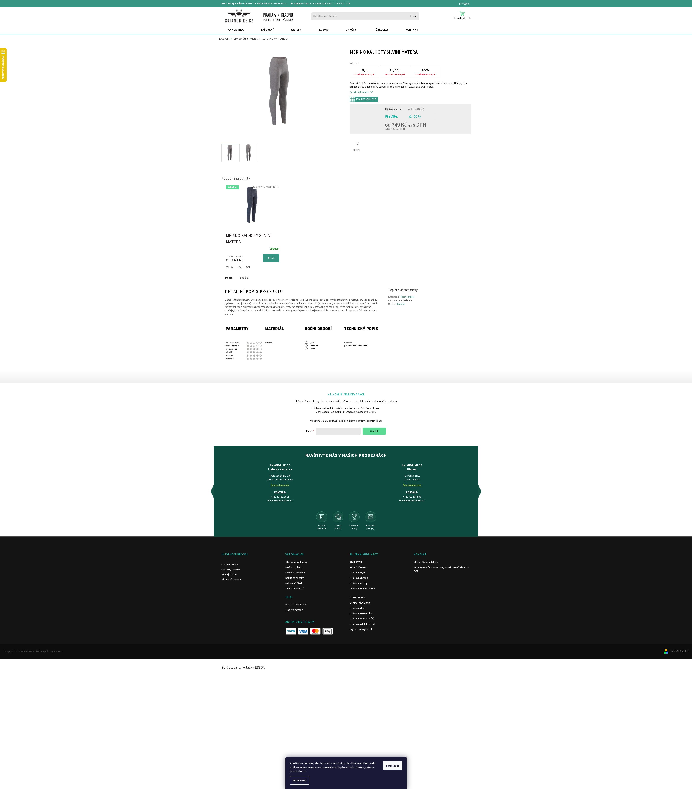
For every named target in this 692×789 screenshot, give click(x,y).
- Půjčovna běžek (359, 577)
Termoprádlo (408, 296)
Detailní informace (359, 92)
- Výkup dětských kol (361, 629)
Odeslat (374, 431)
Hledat (413, 16)
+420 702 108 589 (412, 496)
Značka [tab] (244, 277)
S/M (248, 267)
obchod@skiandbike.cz (274, 3)
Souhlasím (393, 765)
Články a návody (294, 609)
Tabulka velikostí (366, 99)
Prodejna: (297, 3)
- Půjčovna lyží (357, 572)
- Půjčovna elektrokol (361, 613)
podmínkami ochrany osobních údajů (362, 420)
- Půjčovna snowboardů (362, 588)
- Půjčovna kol (357, 608)
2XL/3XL (230, 267)
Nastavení (299, 780)
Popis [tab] (228, 277)
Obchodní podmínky (296, 562)
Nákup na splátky (294, 577)
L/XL (240, 267)
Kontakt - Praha (229, 564)
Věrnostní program (231, 579)
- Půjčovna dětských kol (362, 624)
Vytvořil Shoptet (679, 651)
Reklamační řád (293, 583)
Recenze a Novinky (295, 604)
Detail (271, 258)
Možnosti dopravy (295, 572)
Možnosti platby (294, 567)
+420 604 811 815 (251, 3)
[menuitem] (236, 30)
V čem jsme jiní (229, 574)
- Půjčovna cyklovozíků (362, 618)
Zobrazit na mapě (280, 485)
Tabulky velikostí (294, 588)
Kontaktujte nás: (231, 3)
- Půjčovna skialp (359, 583)
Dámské (401, 304)
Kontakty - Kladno (230, 569)
